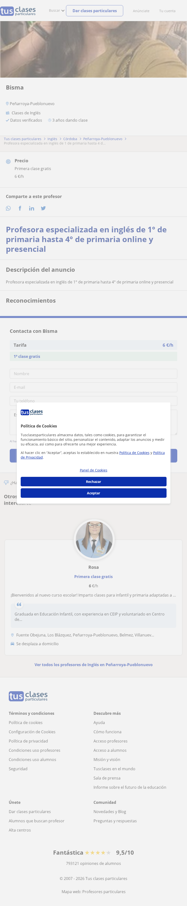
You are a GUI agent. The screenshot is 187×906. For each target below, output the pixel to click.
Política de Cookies (134, 452)
